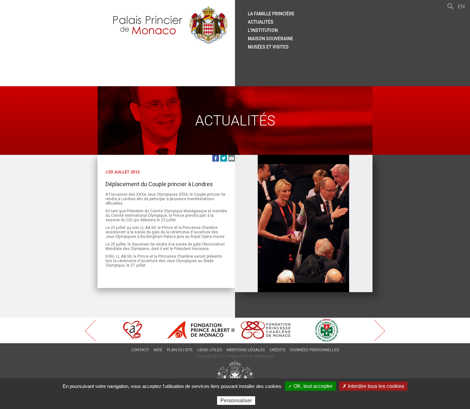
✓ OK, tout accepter (310, 386)
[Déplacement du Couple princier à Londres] (303, 158)
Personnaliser (236, 400)
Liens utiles (209, 349)
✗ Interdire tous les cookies (373, 386)
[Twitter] (223, 158)
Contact (140, 349)
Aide (157, 349)
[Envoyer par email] (231, 158)
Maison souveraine (270, 38)
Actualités (260, 22)
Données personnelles (314, 349)
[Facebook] (215, 158)
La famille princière (271, 13)
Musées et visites (268, 46)
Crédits (278, 349)
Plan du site (180, 349)
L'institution (263, 30)
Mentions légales (246, 349)
